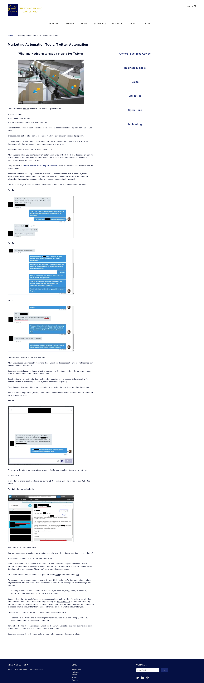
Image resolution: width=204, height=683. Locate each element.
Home (10, 36)
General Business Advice (135, 53)
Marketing (135, 95)
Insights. (70, 24)
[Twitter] (137, 677)
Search (189, 6)
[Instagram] (142, 677)
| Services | (100, 24)
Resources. (77, 670)
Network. (76, 672)
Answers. (54, 24)
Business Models (135, 67)
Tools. (84, 24)
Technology (135, 124)
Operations (135, 110)
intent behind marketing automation (40, 166)
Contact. (147, 24)
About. (132, 24)
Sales (135, 81)
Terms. (75, 675)
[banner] (25, 10)
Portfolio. (117, 24)
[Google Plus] (147, 677)
